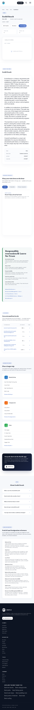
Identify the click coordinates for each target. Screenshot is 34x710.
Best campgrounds (21, 687)
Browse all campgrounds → (10, 416)
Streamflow (4, 627)
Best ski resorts (9, 687)
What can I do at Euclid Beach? (12, 490)
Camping (4, 645)
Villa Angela (6, 429)
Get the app (9, 466)
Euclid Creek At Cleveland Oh (10, 327)
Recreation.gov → (9, 298)
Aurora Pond (7, 385)
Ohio (11, 9)
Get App (20, 2)
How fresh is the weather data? (12, 496)
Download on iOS (8, 618)
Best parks (7, 690)
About (3, 674)
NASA (13, 707)
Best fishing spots (18, 690)
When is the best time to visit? (11, 501)
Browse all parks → (8, 445)
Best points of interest (10, 695)
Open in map (22, 25)
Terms (3, 677)
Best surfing (7, 698)
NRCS (10, 707)
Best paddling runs (21, 693)
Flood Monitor (5, 665)
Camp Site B (6, 410)
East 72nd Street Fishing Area (10, 382)
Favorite (6, 25)
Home (3, 9)
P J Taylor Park (7, 433)
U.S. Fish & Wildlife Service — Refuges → (13, 296)
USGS (5, 707)
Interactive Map (5, 659)
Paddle (3, 641)
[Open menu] (30, 3)
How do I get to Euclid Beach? (11, 507)
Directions (14, 25)
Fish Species (4, 663)
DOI (15, 707)
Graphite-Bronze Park (8, 439)
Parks (7, 9)
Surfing (3, 653)
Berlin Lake (6, 391)
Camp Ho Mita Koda (8, 413)
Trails (3, 651)
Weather (4, 667)
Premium (4, 676)
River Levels (4, 631)
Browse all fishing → (8, 394)
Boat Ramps (4, 647)
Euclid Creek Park (8, 436)
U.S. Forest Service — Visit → (11, 293)
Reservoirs (4, 629)
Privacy (3, 679)
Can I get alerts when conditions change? (14, 512)
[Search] (26, 3)
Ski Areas (4, 639)
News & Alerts (5, 661)
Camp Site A (6, 407)
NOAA (8, 707)
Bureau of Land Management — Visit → (13, 291)
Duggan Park (7, 442)
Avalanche (4, 633)
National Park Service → (10, 289)
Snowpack (4, 625)
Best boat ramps (9, 693)
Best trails (22, 695)
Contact (3, 681)
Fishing (3, 643)
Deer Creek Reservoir (8, 388)
